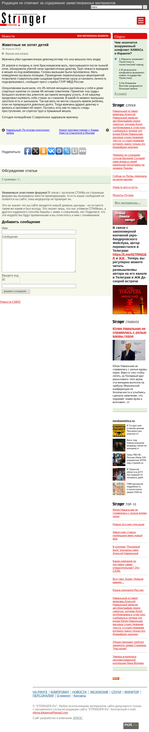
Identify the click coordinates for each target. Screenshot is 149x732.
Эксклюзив (99, 692)
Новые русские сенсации (128, 524)
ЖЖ (122, 258)
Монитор (131, 692)
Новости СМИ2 (10, 301)
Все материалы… (128, 203)
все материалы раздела (92, 35)
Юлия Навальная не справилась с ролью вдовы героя (129, 332)
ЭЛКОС (78, 718)
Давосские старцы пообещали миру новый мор (127, 535)
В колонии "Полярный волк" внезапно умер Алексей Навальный (126, 550)
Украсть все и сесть (125, 187)
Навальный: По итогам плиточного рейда (27, 131)
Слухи (116, 692)
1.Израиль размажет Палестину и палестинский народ (131, 62)
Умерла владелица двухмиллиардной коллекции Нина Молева (128, 660)
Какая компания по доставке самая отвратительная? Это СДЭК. (126, 566)
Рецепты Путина (123, 195)
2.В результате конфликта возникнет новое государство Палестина (131, 73)
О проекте (64, 695)
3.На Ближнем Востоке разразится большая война (130, 86)
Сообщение (10, 236)
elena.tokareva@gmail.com (50, 712)
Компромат (60, 692)
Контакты (80, 695)
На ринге (40, 692)
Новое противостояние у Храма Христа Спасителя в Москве (78, 131)
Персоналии (43, 695)
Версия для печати (16, 53)
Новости (79, 692)
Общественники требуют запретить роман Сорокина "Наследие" (129, 645)
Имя (5, 228)
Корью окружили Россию (128, 590)
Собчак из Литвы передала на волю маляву (130, 177)
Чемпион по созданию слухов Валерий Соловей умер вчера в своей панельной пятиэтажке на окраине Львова (129, 161)
